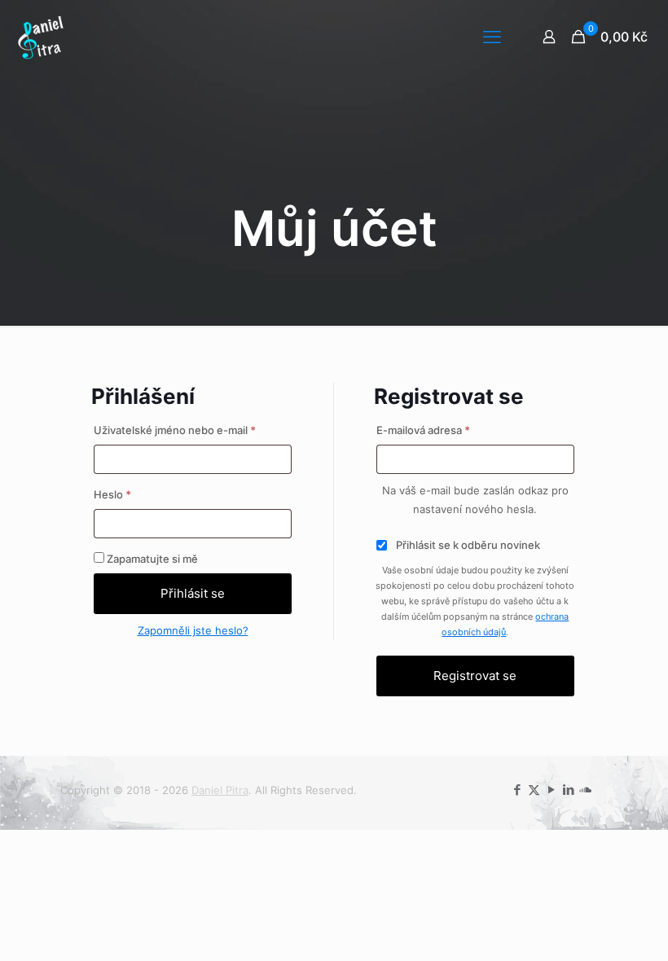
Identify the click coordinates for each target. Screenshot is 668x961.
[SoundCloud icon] (585, 789)
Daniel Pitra (219, 789)
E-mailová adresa (443, 430)
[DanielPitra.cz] (40, 36)
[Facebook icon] (517, 789)
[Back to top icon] (590, 928)
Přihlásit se (192, 593)
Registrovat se (474, 675)
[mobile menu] (492, 36)
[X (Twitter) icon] (534, 789)
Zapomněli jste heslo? (193, 630)
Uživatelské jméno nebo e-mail (193, 430)
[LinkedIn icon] (568, 789)
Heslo (132, 494)
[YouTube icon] (551, 789)
